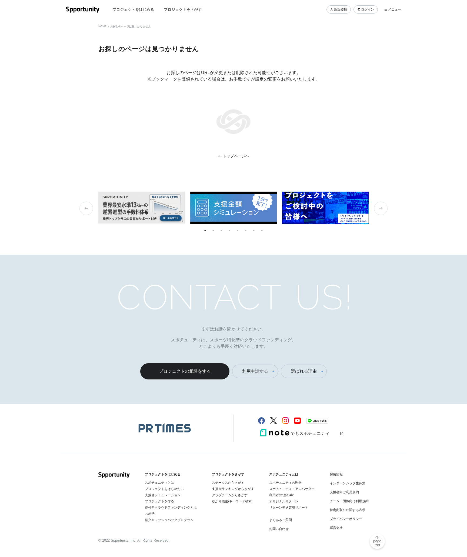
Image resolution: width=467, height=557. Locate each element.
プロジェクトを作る (159, 501)
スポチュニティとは (159, 483)
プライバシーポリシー (346, 519)
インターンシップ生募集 (347, 483)
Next (381, 208)
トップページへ (236, 156)
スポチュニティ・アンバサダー (292, 489)
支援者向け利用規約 (344, 492)
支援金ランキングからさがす (233, 489)
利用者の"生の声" (281, 495)
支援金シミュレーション (163, 495)
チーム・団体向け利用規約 (349, 501)
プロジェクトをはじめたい (164, 489)
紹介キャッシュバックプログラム (169, 520)
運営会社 (336, 528)
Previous (86, 208)
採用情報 (336, 474)
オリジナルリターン (283, 501)
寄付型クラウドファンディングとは (171, 507)
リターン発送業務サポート (288, 507)
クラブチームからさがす (230, 495)
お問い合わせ (279, 529)
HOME (102, 26)
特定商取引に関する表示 (347, 510)
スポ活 (150, 514)
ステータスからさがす (228, 483)
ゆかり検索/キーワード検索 (232, 501)
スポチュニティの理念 (285, 483)
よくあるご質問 (280, 520)
